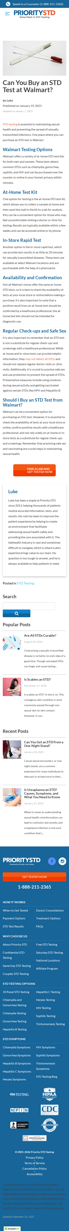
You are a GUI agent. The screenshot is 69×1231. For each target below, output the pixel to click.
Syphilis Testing (45, 1016)
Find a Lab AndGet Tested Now (40, 470)
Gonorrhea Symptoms (17, 1055)
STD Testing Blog (46, 1076)
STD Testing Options (19, 983)
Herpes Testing (45, 999)
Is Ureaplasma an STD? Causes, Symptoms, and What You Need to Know (42, 793)
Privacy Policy (34, 1157)
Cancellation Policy (34, 1168)
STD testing (10, 124)
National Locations (48, 960)
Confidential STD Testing (13, 955)
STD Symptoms (14, 1039)
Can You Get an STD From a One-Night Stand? (43, 744)
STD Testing (25, 583)
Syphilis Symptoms (48, 1055)
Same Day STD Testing (17, 965)
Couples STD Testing (16, 973)
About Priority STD (15, 944)
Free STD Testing (46, 944)
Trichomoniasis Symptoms (45, 1066)
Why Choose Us (15, 936)
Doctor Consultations (50, 910)
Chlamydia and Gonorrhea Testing (14, 1002)
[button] (16, 613)
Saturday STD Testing (49, 952)
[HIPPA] (49, 1094)
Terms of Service (34, 1163)
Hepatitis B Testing (14, 1029)
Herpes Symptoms (14, 1079)
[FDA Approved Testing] (19, 1094)
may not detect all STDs (40, 359)
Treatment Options (48, 918)
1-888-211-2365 (34, 886)
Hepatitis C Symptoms (17, 1071)
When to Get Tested (15, 910)
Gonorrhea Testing (14, 1021)
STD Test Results (13, 926)
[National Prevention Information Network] (19, 1110)
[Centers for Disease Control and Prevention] (49, 1109)
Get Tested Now (34, 877)
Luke (10, 100)
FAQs (39, 926)
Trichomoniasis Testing (50, 1024)
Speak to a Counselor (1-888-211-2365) (37, 4)
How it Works (14, 902)
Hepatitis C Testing (48, 992)
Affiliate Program (47, 968)
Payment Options (14, 918)
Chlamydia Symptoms (16, 1047)
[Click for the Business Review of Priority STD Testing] (19, 1125)
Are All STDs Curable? (40, 635)
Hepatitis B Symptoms (17, 1063)
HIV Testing (43, 1007)
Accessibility (35, 1174)
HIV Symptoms (45, 1047)
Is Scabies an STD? (37, 679)
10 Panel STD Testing (16, 992)
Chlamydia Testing (14, 1013)
